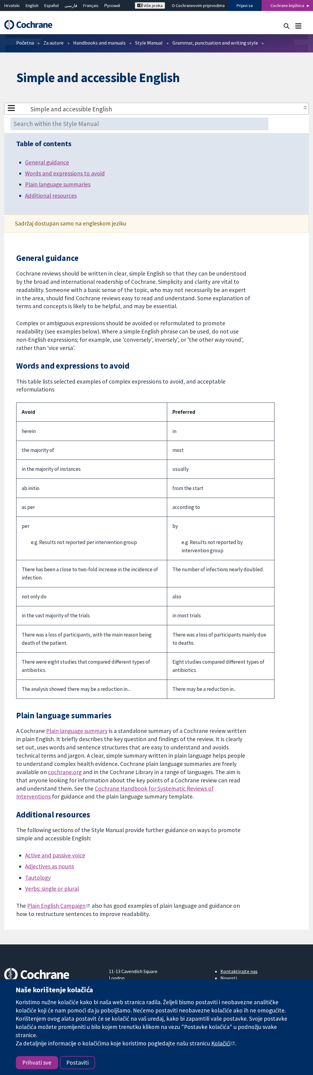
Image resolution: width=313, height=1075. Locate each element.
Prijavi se (245, 5)
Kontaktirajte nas (239, 971)
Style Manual (149, 43)
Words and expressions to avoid (65, 173)
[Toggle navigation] (298, 26)
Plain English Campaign (56, 905)
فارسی (70, 5)
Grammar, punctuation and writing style (215, 43)
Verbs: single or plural (52, 888)
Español (51, 5)
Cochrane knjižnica (287, 5)
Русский (112, 5)
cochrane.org (65, 772)
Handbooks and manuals (99, 43)
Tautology (38, 877)
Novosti (228, 978)
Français (90, 5)
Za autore (53, 43)
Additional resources (51, 195)
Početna (25, 43)
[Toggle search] (286, 26)
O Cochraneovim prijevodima (198, 5)
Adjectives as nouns (49, 866)
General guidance (47, 162)
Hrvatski (12, 5)
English (32, 5)
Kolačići (220, 1043)
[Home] (31, 25)
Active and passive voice (55, 855)
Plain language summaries (57, 184)
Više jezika (153, 5)
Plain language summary (77, 730)
